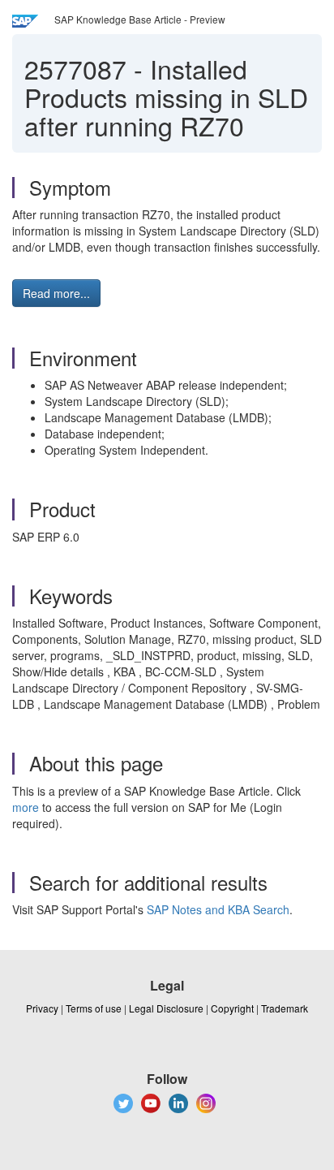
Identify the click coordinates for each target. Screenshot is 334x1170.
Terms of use (94, 1008)
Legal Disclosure (166, 1008)
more (25, 807)
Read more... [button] (56, 293)
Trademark (284, 1008)
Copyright (232, 1008)
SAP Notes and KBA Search (218, 909)
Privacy (42, 1008)
